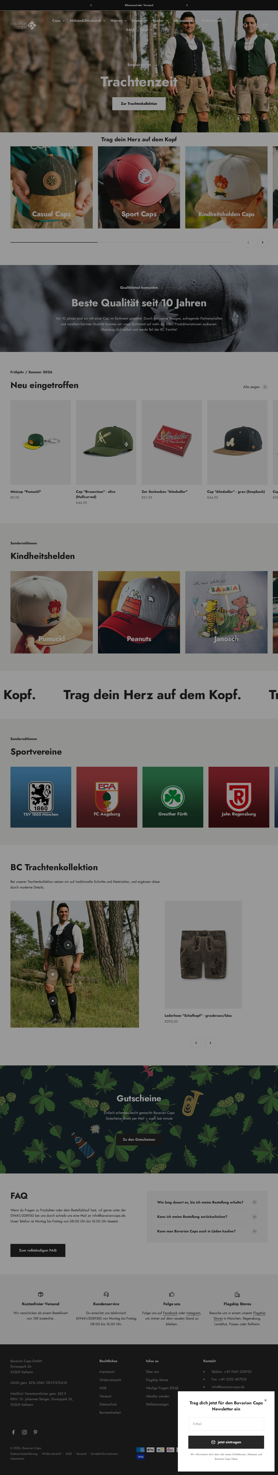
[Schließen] (265, 1400)
